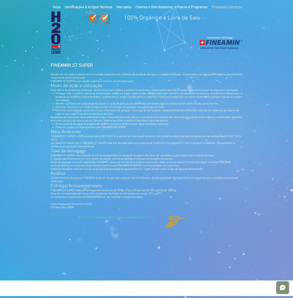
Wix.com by (146, 217)
